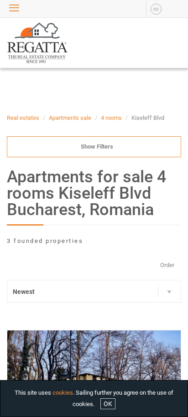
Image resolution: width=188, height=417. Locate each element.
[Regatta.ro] (23, 42)
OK (108, 403)
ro (155, 8)
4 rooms (111, 117)
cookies (62, 392)
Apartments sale (70, 117)
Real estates (23, 117)
